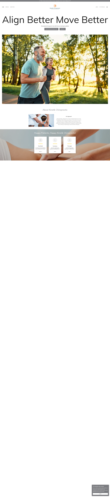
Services (62, 29)
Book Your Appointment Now (51, 29)
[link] (55, 6)
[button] (107, 7)
